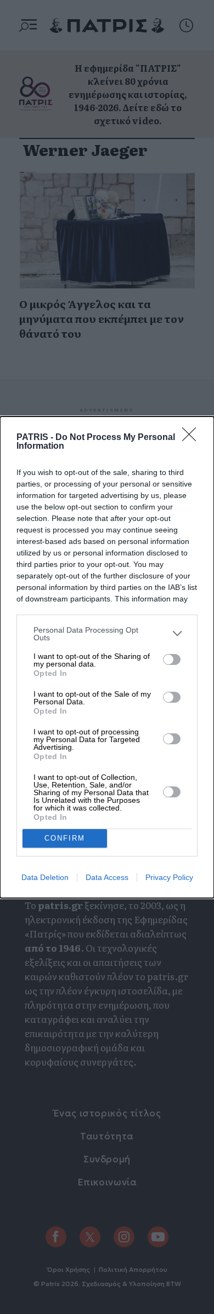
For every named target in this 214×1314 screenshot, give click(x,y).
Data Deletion (45, 877)
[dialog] (107, 657)
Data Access (107, 877)
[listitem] (107, 633)
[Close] (192, 437)
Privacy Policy (169, 877)
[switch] (172, 659)
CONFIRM (64, 838)
